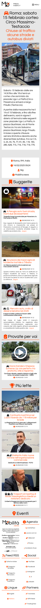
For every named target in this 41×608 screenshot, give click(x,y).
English (11, 593)
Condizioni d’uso (31, 548)
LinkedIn (31, 581)
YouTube (31, 561)
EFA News (31, 598)
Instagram (31, 571)
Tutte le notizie (11, 561)
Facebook (31, 566)
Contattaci (31, 528)
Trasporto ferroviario (11, 574)
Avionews (31, 593)
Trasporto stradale (11, 567)
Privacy (30, 543)
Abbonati (31, 538)
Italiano (11, 598)
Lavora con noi (31, 533)
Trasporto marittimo (11, 580)
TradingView (31, 604)
